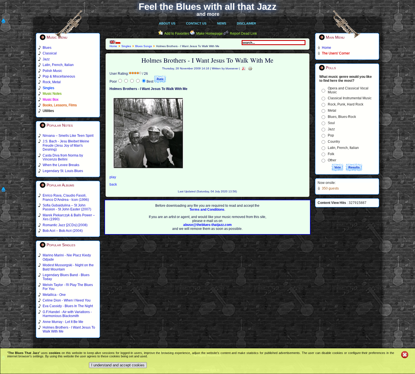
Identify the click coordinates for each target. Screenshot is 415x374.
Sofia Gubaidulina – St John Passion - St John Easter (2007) (67, 207)
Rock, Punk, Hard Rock (345, 104)
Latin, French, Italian (343, 148)
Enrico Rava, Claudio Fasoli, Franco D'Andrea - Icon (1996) (66, 197)
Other (332, 160)
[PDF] (243, 68)
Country (334, 142)
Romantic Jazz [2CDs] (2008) (65, 225)
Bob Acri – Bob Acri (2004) (63, 231)
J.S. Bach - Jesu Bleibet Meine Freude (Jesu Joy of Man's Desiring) (66, 145)
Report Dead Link (243, 34)
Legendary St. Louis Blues (63, 171)
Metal (332, 111)
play (113, 177)
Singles (126, 46)
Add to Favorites (176, 34)
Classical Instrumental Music (350, 98)
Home (113, 46)
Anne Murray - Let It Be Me (63, 322)
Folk (331, 154)
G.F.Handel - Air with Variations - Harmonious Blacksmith (67, 314)
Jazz (331, 129)
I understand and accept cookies (118, 365)
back (113, 184)
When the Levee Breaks (61, 165)
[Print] (250, 68)
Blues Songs (143, 46)
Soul (331, 123)
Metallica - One (54, 295)
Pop (331, 135)
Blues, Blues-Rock (342, 117)
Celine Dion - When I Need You (67, 300)
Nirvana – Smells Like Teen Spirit (68, 136)
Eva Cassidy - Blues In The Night (68, 306)
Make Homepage (209, 34)
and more (207, 14)
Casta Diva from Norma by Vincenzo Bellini (63, 157)
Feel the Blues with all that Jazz (208, 6)
